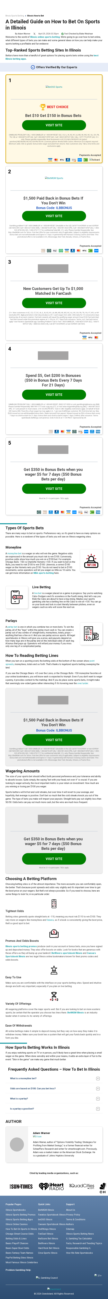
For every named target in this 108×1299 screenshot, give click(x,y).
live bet (37, 593)
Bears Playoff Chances (17, 1247)
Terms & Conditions (75, 1223)
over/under (82, 683)
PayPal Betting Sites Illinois (19, 1262)
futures (50, 920)
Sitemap (70, 1233)
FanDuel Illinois (45, 1238)
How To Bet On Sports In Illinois (21, 1233)
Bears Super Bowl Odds (17, 1252)
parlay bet (12, 627)
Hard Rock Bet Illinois (48, 1252)
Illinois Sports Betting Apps (19, 1223)
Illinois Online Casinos (17, 1228)
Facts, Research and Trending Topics (84, 1247)
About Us (70, 1214)
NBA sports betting (43, 573)
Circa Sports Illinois (47, 1257)
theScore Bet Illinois (48, 1242)
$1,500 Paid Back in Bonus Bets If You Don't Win (53, 200)
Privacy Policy (73, 1219)
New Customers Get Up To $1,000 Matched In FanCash (53, 291)
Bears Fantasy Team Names (19, 1257)
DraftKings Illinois (47, 1233)
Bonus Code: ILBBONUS (54, 208)
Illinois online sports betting (45, 37)
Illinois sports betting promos (21, 946)
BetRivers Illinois (46, 1247)
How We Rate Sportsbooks (79, 1257)
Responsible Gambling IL (78, 1252)
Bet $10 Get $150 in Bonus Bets (53, 115)
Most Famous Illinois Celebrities (22, 1266)
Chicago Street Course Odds (20, 1238)
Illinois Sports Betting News (80, 1238)
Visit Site (54, 125)
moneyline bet (14, 553)
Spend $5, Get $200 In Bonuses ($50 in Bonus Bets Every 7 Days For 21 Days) (53, 380)
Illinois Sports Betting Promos (20, 1219)
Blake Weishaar (86, 34)
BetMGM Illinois (75, 1012)
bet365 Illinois (45, 1223)
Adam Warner (24, 34)
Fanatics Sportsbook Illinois (52, 1219)
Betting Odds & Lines (16, 1242)
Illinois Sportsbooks (16, 1214)
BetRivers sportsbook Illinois (66, 953)
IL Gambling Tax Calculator (79, 1242)
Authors (70, 1228)
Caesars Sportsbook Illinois (52, 1228)
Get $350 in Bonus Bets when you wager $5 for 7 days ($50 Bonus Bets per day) (53, 474)
